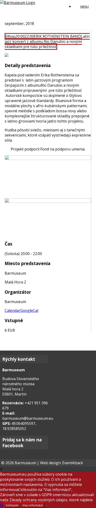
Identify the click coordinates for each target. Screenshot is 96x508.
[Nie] (46, 506)
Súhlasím (12, 505)
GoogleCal (29, 310)
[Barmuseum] (17, 2)
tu (2, 505)
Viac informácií (32, 505)
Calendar (12, 310)
